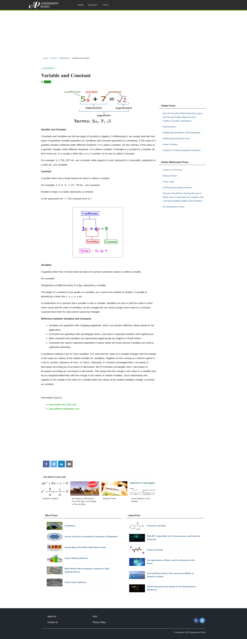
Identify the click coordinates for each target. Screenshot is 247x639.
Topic (105, 5)
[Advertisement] (123, 32)
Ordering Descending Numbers (177, 187)
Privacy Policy (99, 622)
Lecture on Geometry (173, 170)
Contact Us (52, 622)
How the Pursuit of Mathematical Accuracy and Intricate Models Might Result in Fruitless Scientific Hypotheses (182, 117)
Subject (93, 5)
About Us (51, 616)
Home (81, 5)
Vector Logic (168, 181)
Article (47, 82)
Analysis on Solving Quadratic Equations (182, 150)
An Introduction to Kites (173, 206)
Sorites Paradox (170, 144)
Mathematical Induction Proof (176, 138)
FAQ (95, 616)
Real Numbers (169, 126)
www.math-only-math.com (63, 404)
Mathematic (49, 68)
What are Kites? (170, 176)
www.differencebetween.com (64, 408)
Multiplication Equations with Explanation (181, 132)
